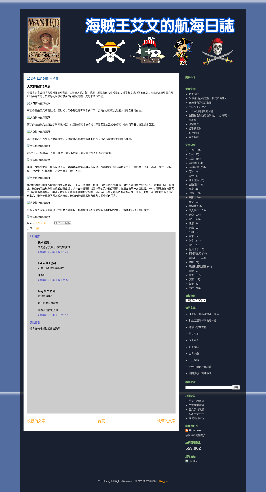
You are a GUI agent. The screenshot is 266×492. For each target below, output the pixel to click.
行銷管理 (194, 167)
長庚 (191, 188)
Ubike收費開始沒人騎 (201, 111)
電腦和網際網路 (197, 266)
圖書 (191, 275)
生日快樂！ (195, 353)
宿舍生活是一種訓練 (200, 366)
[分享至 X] (62, 223)
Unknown (195, 430)
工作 (191, 149)
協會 (191, 175)
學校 (191, 288)
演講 (191, 279)
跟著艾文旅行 (196, 413)
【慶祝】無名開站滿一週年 (204, 314)
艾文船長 (194, 333)
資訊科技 (194, 257)
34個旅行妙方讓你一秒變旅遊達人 (208, 98)
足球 (191, 171)
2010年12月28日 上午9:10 (53, 315)
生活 (191, 158)
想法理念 (194, 249)
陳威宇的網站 (196, 418)
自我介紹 (194, 163)
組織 (191, 227)
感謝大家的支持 (197, 327)
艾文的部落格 (196, 405)
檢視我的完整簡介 (195, 435)
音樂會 (192, 206)
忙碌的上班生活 (197, 107)
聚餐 (191, 283)
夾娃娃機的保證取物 (200, 102)
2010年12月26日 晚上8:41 (53, 252)
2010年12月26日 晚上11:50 (53, 280)
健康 (191, 223)
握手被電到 (195, 128)
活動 (38, 228)
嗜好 (191, 244)
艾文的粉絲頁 (196, 400)
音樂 (191, 201)
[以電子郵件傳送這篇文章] (55, 223)
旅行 (191, 219)
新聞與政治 (195, 253)
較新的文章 (36, 421)
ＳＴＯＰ (194, 340)
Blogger (163, 481)
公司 (191, 154)
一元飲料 (194, 360)
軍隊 (191, 197)
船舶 (191, 231)
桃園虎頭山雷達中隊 (200, 373)
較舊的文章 (166, 421)
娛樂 (191, 214)
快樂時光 (194, 124)
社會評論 (194, 180)
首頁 (101, 421)
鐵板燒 (192, 119)
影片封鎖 (194, 132)
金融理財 (194, 184)
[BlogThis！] (59, 223)
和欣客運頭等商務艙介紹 (203, 320)
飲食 (191, 240)
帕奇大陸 (194, 94)
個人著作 (194, 210)
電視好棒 (194, 137)
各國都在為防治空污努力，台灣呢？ (209, 115)
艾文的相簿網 (196, 409)
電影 (191, 270)
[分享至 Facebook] (66, 223)
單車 (191, 236)
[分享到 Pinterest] (69, 223)
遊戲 (191, 262)
